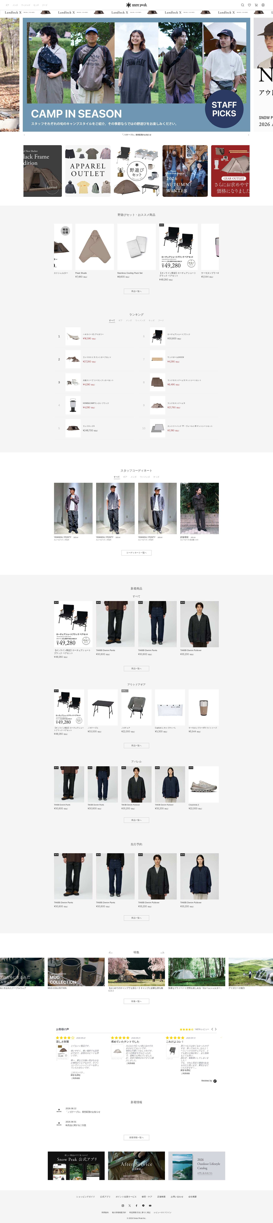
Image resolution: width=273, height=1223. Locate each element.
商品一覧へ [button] (136, 291)
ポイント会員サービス (126, 1197)
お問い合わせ (177, 1197)
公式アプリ (105, 1197)
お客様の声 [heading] (62, 1029)
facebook (136, 1205)
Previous (21, 171)
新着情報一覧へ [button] (136, 1137)
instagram (123, 1205)
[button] (212, 1029)
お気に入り (249, 6)
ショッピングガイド (85, 1197)
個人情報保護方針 (119, 1212)
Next (251, 171)
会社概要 (192, 1197)
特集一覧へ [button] (136, 1001)
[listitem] (77, 1057)
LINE (143, 1205)
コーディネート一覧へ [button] (136, 553)
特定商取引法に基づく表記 (139, 1212)
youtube (150, 1205)
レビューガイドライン (162, 1212)
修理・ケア (147, 1197)
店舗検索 (161, 1197)
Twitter (129, 1205)
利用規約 (105, 1212)
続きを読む (76, 1075)
